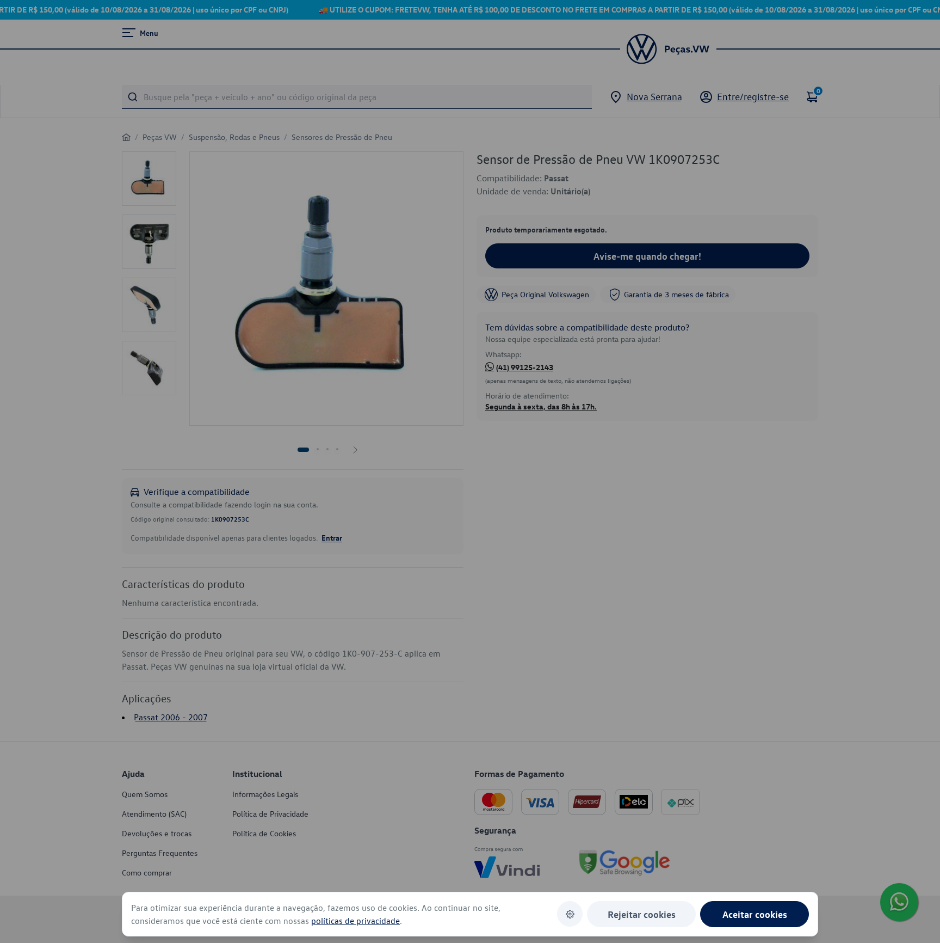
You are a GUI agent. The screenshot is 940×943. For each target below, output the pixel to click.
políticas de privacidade (355, 920)
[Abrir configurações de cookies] (570, 914)
